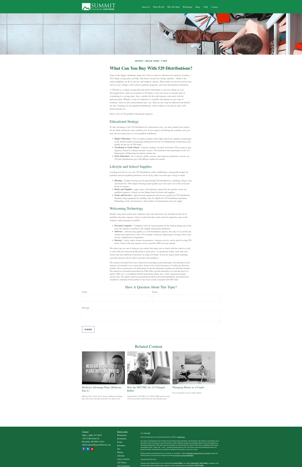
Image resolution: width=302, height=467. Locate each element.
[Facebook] (83, 448)
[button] (146, 6)
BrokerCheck (181, 437)
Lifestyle (120, 455)
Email (154, 291)
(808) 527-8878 (95, 435)
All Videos (121, 462)
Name (84, 291)
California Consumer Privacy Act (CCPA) (198, 453)
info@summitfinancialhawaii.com (96, 444)
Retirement (122, 435)
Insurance (121, 445)
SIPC (197, 463)
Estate (119, 441)
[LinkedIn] (87, 448)
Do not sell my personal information (183, 455)
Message (85, 307)
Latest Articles (123, 459)
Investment (121, 438)
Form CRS (147, 433)
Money (120, 452)
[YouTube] (92, 448)
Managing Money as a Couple (188, 387)
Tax (118, 448)
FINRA (193, 463)
